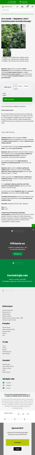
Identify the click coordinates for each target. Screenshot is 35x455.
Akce (3, 335)
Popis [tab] (3, 132)
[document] (17, 439)
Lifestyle (4, 333)
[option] (15, 86)
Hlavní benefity (6, 353)
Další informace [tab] (9, 132)
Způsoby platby (6, 314)
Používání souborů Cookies (9, 320)
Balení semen (7, 87)
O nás (3, 346)
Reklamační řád (6, 312)
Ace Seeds (24, 139)
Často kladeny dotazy (8, 366)
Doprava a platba (6, 316)
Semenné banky (6, 331)
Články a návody (6, 368)
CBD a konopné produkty (8, 329)
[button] (32, 7)
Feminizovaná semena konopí (21, 14)
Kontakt (4, 348)
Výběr (3, 370)
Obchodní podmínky (7, 310)
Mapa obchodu (6, 372)
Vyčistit (16, 89)
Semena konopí (9, 14)
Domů (2, 14)
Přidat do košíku (9, 99)
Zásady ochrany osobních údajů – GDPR (12, 318)
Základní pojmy (6, 364)
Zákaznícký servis (6, 351)
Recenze (4, 349)
